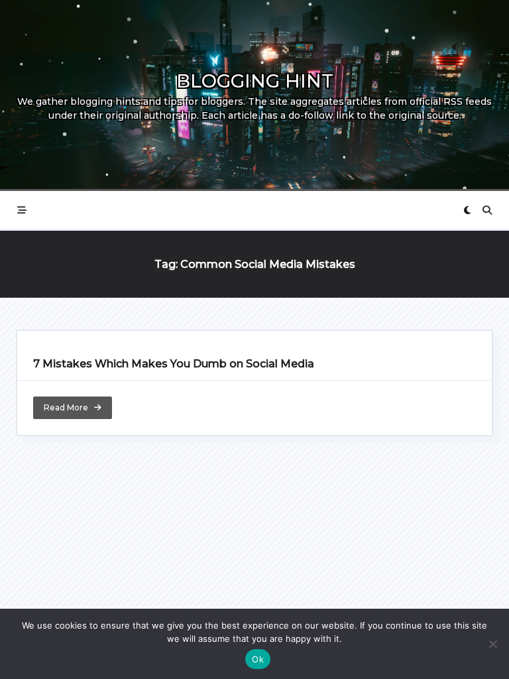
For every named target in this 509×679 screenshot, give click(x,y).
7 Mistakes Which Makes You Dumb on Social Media (173, 363)
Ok (258, 659)
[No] (492, 643)
